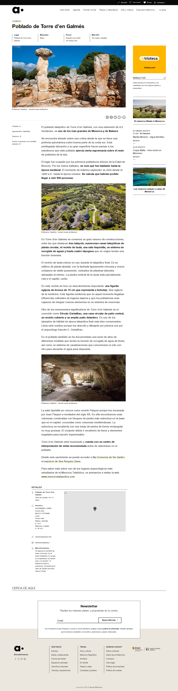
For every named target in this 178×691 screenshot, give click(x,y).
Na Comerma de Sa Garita (108, 457)
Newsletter (139, 78)
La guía (162, 10)
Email (61, 620)
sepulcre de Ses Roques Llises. (62, 461)
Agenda (76, 10)
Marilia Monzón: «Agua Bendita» (149, 137)
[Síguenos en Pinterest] (25, 659)
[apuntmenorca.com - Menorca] (18, 10)
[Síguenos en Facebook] (16, 659)
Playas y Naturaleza (108, 10)
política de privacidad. (110, 629)
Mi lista (149, 2)
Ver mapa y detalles (99, 38)
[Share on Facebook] (111, 117)
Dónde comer (89, 10)
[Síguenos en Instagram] (19, 659)
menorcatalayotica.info (43, 537)
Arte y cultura (127, 10)
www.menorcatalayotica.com (58, 476)
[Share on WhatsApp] (107, 117)
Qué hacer (65, 10)
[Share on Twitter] (115, 117)
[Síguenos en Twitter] (22, 659)
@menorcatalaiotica (42, 543)
